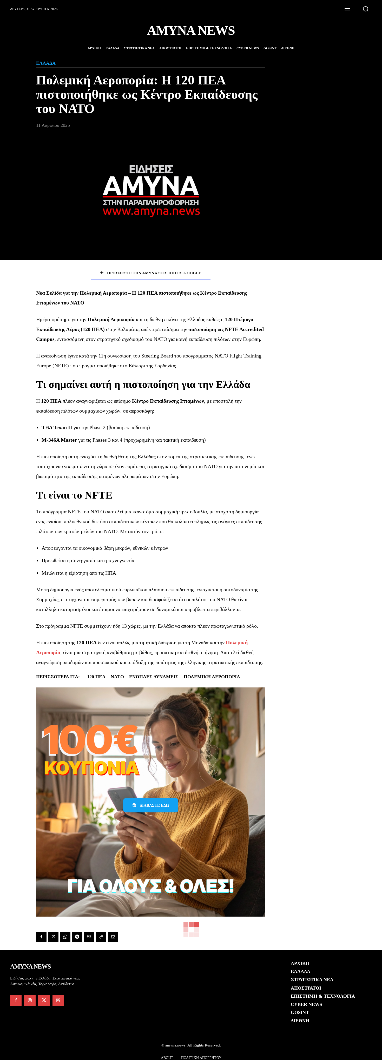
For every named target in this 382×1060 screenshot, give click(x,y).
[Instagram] (30, 1000)
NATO (117, 676)
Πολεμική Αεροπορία (212, 676)
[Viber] (89, 937)
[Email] (113, 937)
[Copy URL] (101, 937)
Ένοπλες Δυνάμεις (154, 676)
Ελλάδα (46, 63)
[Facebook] (41, 937)
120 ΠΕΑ (96, 676)
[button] (365, 9)
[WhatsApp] (65, 937)
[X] (53, 937)
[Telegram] (77, 937)
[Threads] (58, 1000)
